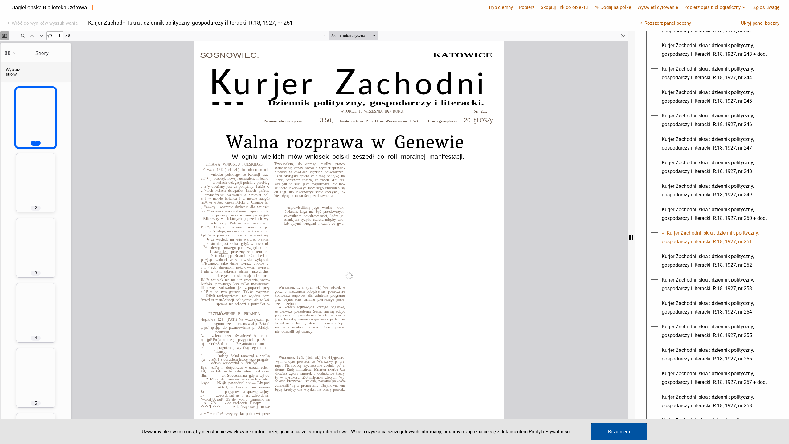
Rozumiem (619, 431)
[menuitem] (717, 49)
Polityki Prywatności (550, 431)
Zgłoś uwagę (766, 7)
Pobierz (526, 7)
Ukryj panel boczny (760, 23)
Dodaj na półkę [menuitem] (615, 7)
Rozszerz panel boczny (667, 23)
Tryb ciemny (500, 7)
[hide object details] (631, 237)
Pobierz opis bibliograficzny (712, 7)
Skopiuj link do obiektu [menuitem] (564, 7)
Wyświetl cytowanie (657, 7)
